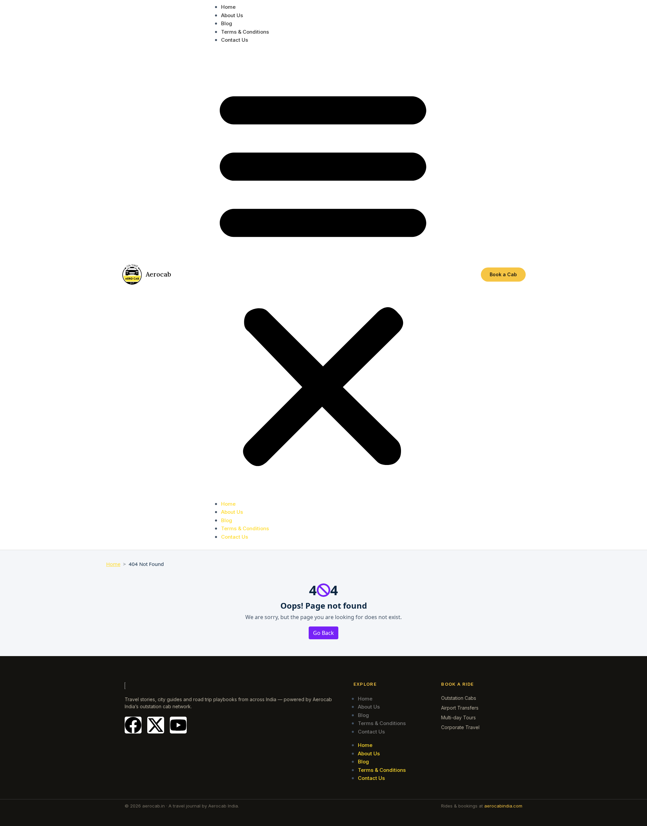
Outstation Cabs (458, 698)
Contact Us (234, 40)
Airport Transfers (460, 708)
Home (228, 7)
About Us (232, 15)
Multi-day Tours (458, 717)
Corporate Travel (460, 727)
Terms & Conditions (245, 32)
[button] (323, 274)
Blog (226, 23)
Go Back (323, 633)
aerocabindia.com (503, 806)
